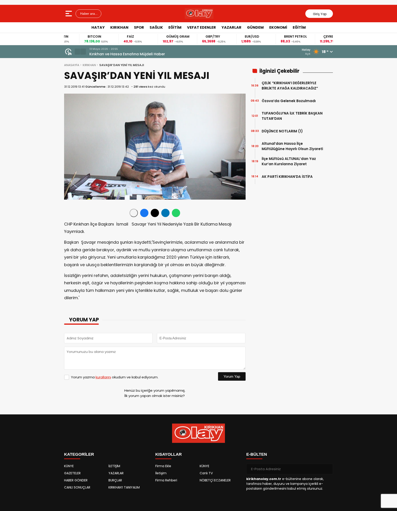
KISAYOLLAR (168, 454)
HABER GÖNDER (76, 480)
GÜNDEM (255, 27)
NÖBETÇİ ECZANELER (215, 480)
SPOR (139, 27)
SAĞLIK (156, 27)
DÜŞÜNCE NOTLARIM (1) (282, 131)
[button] (77, 52)
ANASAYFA (71, 65)
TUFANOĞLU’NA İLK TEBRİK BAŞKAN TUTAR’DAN (292, 116)
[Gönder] (327, 469)
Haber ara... (88, 13)
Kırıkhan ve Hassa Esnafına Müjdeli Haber (127, 54)
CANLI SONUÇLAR (77, 487)
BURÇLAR (115, 480)
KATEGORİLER (79, 454)
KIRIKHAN (119, 27)
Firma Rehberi (166, 480)
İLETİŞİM (114, 466)
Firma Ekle (163, 466)
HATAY (98, 27)
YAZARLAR (231, 27)
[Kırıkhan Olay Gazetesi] (199, 13)
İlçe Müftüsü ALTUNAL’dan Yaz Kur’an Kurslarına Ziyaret (289, 161)
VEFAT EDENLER (201, 27)
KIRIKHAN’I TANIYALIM (124, 487)
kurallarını (103, 377)
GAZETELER (72, 473)
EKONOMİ (278, 27)
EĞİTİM (174, 27)
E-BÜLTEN (256, 454)
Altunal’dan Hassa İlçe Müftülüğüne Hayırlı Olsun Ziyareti (292, 146)
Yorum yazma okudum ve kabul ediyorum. (114, 377)
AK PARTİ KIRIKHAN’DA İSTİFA (287, 176)
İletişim (161, 473)
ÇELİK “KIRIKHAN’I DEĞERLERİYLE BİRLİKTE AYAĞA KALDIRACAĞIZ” (290, 86)
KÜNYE (69, 466)
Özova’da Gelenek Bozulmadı (289, 100)
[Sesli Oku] (134, 213)
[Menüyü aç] (69, 13)
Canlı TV (206, 473)
